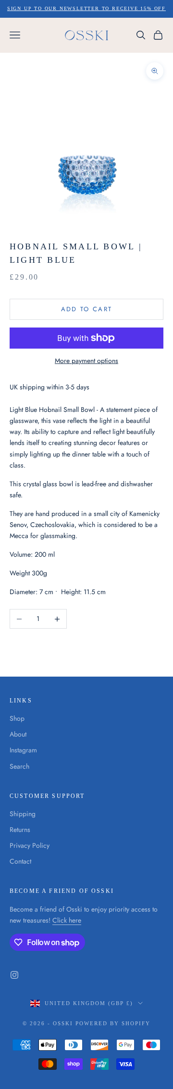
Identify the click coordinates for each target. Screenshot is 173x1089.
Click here (66, 920)
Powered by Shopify (112, 1023)
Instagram (23, 750)
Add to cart (86, 309)
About (18, 734)
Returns (20, 829)
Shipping (23, 814)
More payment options (86, 360)
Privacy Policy (29, 845)
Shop (17, 718)
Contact (20, 861)
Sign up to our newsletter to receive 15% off (86, 8)
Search (19, 766)
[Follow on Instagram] (14, 975)
